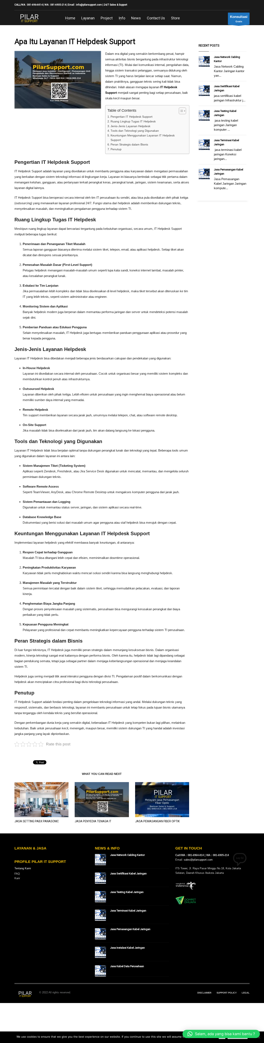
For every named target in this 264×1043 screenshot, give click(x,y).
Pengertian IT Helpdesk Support (131, 116)
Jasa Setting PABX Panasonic (36, 821)
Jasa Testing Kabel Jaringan (127, 892)
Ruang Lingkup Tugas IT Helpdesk (133, 121)
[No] (259, 1037)
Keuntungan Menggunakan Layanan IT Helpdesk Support (143, 138)
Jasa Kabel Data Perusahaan (127, 966)
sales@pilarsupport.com (198, 859)
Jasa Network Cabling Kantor (127, 854)
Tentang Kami (22, 868)
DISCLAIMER (204, 992)
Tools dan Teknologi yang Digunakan (135, 130)
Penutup (116, 149)
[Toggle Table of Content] (180, 110)
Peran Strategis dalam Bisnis (129, 144)
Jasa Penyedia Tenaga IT (93, 821)
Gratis (239, 19)
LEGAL (246, 992)
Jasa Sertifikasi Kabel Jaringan (128, 873)
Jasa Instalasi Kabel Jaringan (127, 947)
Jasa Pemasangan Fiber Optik (157, 821)
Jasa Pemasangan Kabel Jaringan (130, 929)
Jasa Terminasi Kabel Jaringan (128, 910)
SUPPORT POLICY (227, 992)
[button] (221, 1034)
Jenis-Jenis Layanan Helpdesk (130, 126)
